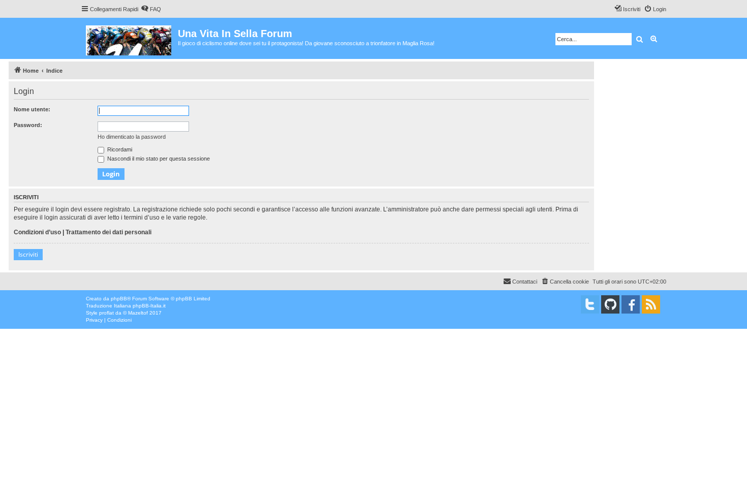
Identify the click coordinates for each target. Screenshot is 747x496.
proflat (106, 313)
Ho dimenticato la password (132, 137)
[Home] (129, 38)
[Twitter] (590, 304)
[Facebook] (630, 304)
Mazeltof (138, 313)
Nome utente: (32, 109)
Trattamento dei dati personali (108, 232)
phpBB (119, 298)
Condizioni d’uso (37, 232)
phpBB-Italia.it (149, 305)
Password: (28, 125)
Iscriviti (28, 254)
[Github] (610, 304)
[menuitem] (151, 9)
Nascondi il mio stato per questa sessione (158, 159)
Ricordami (119, 149)
